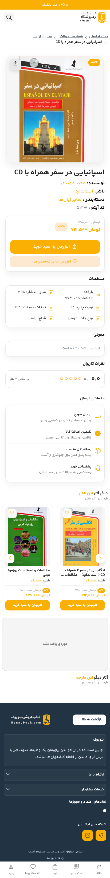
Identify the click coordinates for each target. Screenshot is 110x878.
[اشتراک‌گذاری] (15, 64)
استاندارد (84, 191)
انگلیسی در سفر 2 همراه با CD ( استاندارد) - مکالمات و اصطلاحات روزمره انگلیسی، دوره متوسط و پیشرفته (83, 577)
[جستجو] (9, 17)
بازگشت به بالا (92, 719)
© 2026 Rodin (55, 858)
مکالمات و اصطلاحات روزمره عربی (29, 573)
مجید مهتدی (73, 183)
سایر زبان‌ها (69, 199)
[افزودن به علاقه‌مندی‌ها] (67, 513)
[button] (55, 261)
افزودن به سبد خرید (51, 246)
